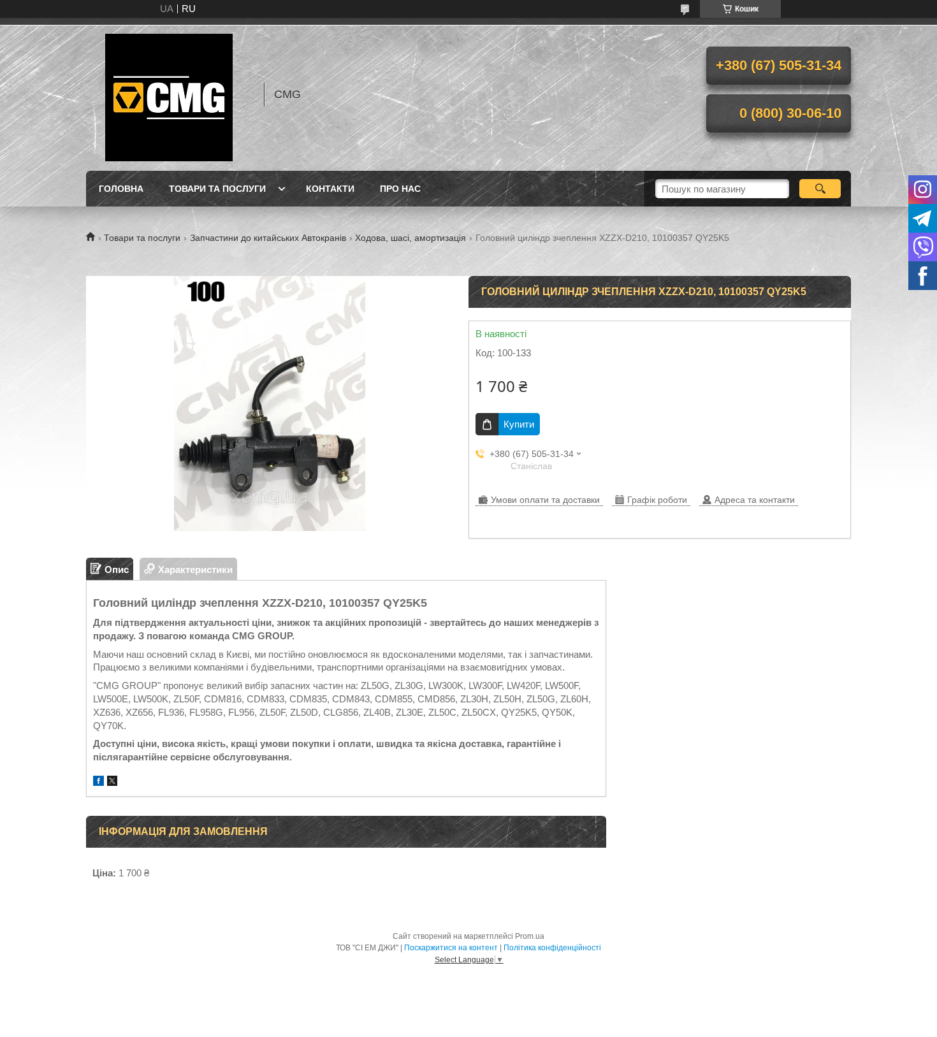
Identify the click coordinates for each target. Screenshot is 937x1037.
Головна (121, 189)
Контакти (330, 189)
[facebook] (98, 782)
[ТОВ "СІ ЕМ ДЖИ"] (169, 94)
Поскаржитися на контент (451, 947)
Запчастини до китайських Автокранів (268, 238)
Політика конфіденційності (552, 947)
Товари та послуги (217, 189)
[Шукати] (820, 188)
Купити (519, 424)
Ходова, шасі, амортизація (410, 238)
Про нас (400, 189)
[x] (112, 782)
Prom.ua (529, 936)
